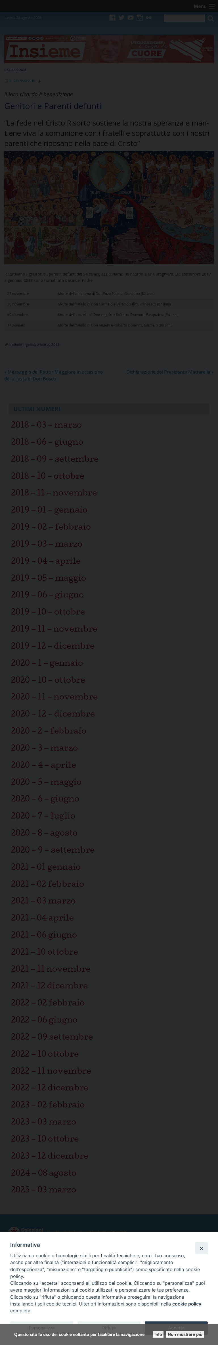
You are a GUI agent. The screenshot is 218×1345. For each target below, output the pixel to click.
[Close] (201, 1248)
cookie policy (186, 1304)
